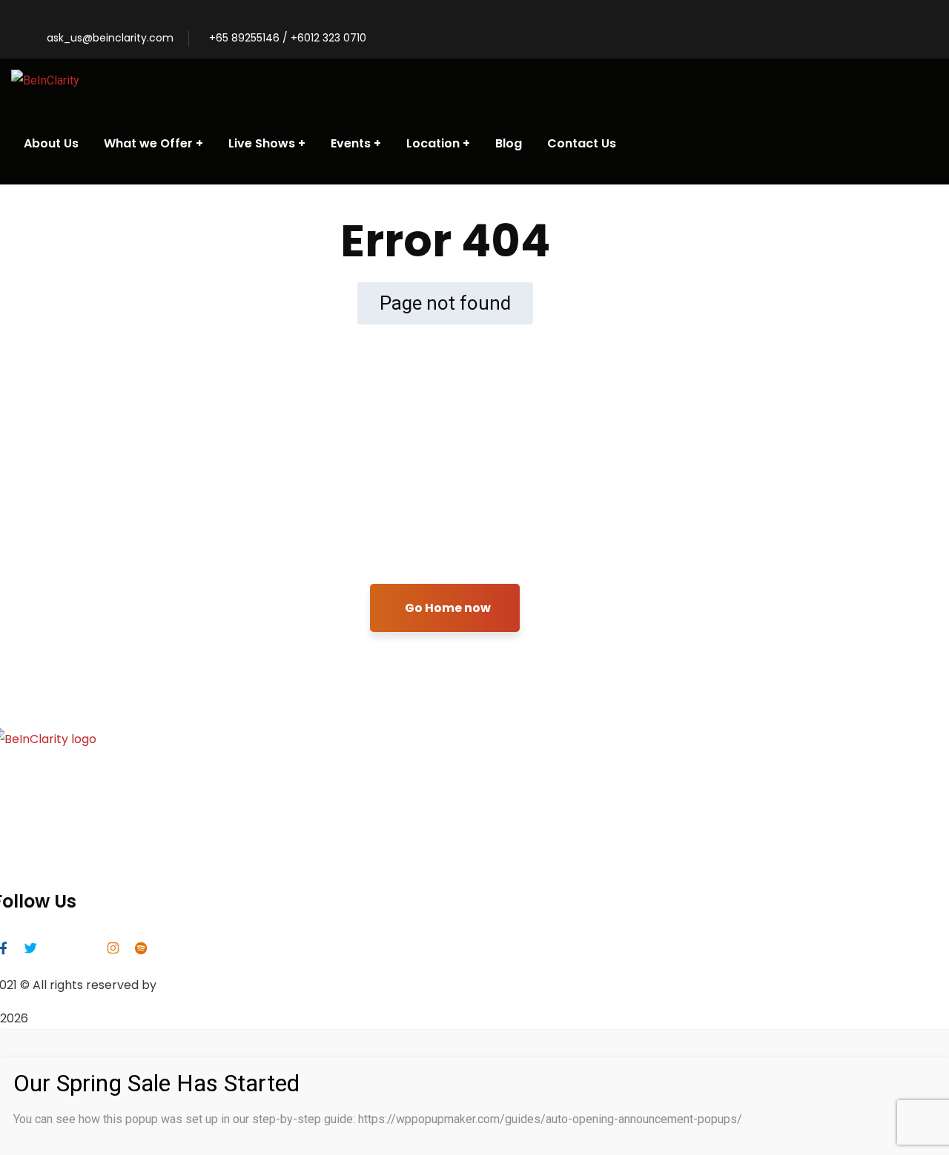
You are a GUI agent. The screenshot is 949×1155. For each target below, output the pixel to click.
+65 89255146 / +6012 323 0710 (287, 37)
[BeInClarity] (45, 81)
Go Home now (448, 607)
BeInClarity (191, 984)
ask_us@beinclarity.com (110, 37)
